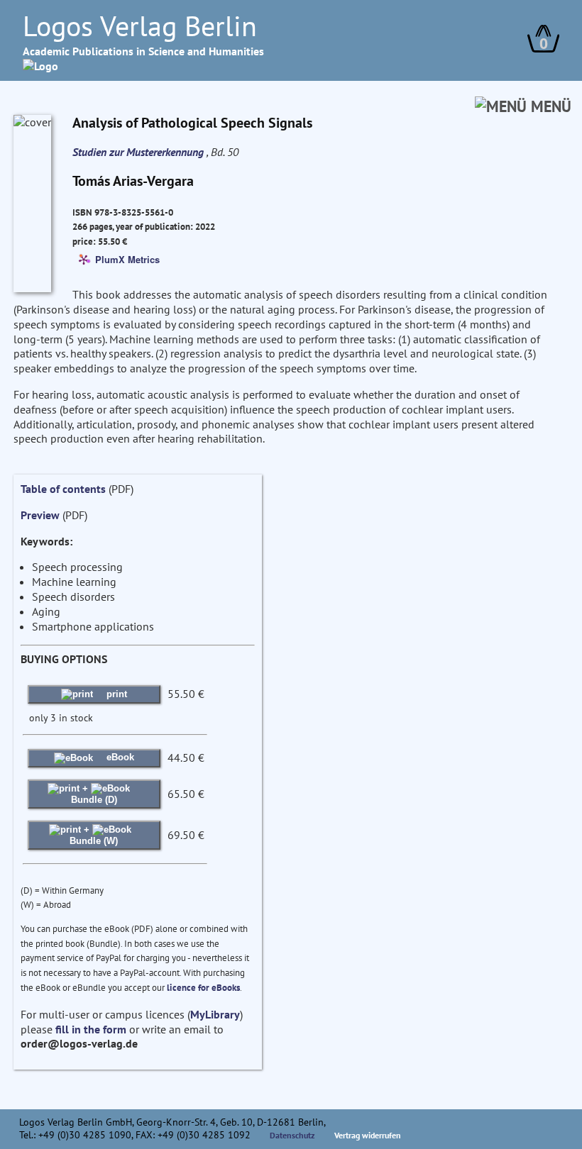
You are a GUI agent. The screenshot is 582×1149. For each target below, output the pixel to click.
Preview (40, 515)
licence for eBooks (203, 988)
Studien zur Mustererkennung (139, 152)
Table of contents (63, 489)
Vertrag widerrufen (367, 1135)
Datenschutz (292, 1135)
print (115, 694)
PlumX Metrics (127, 258)
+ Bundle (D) (94, 794)
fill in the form (90, 1029)
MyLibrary (215, 1014)
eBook (119, 757)
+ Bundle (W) (94, 835)
